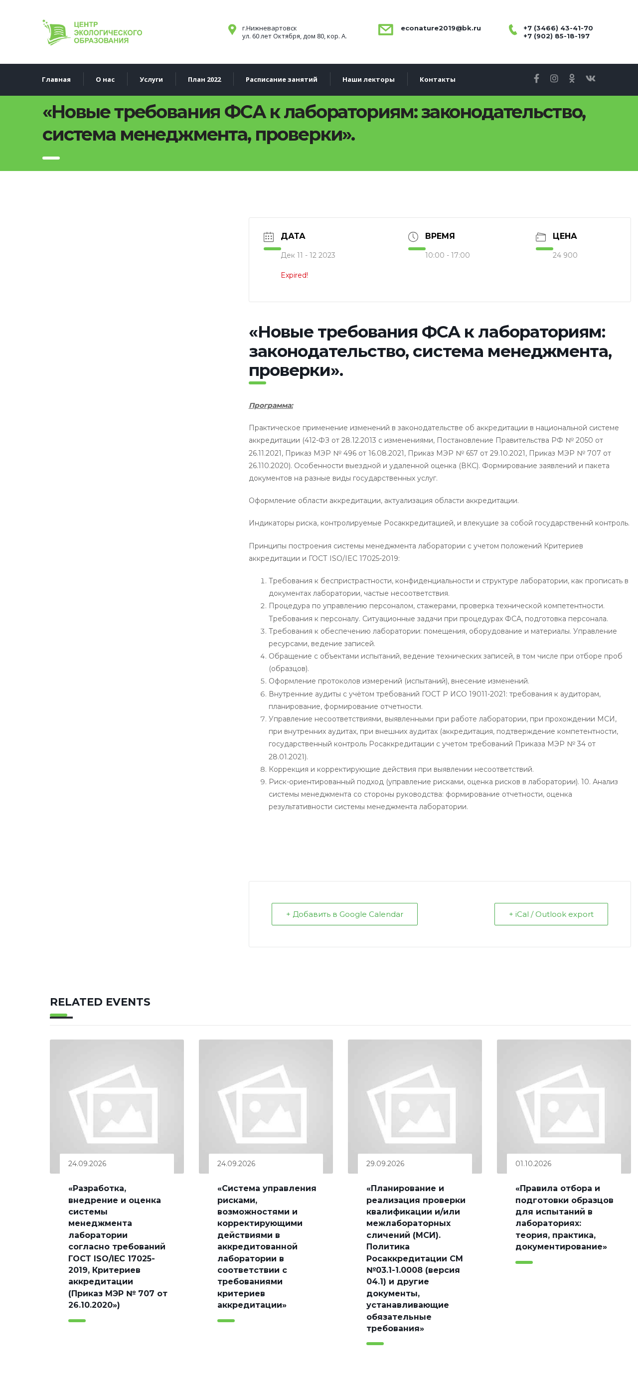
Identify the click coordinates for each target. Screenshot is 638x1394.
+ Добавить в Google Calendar (344, 914)
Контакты (438, 79)
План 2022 (204, 79)
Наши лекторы (368, 79)
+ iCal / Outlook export (551, 914)
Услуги (151, 79)
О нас (105, 79)
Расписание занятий (282, 79)
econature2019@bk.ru (440, 28)
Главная (56, 79)
